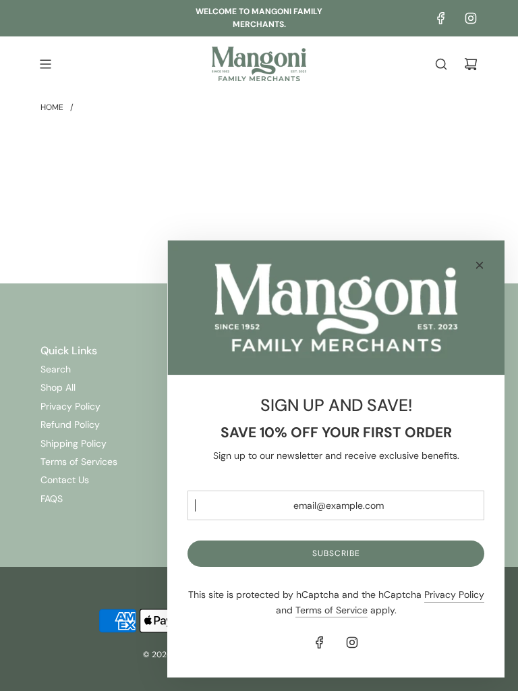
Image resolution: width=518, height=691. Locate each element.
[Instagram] (471, 18)
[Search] (441, 64)
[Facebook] (441, 18)
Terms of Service (331, 610)
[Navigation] (45, 64)
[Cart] (471, 64)
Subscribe (336, 553)
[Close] (479, 265)
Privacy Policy (454, 594)
